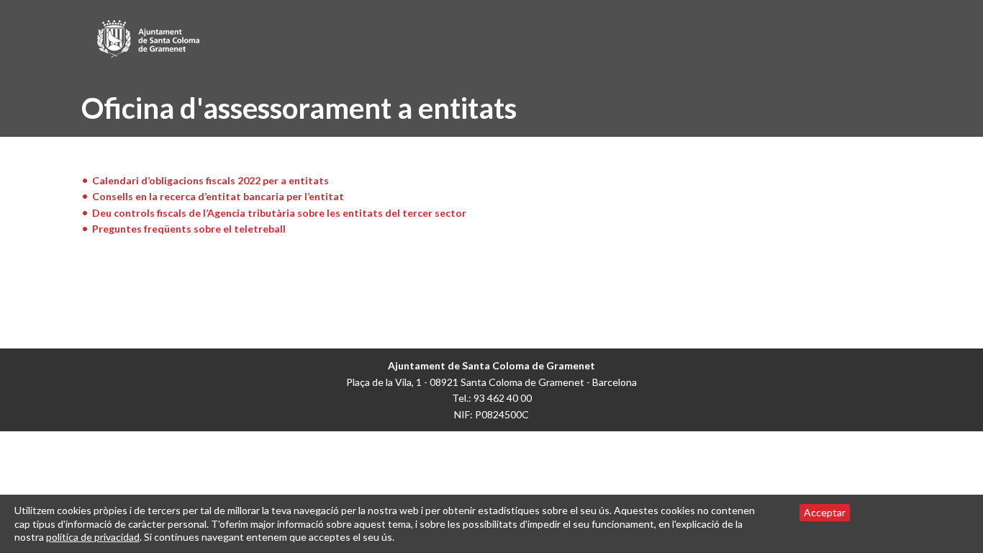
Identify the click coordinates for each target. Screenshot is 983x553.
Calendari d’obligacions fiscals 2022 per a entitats (210, 180)
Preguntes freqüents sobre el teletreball (189, 228)
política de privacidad (93, 537)
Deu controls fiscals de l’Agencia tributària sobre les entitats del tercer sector (279, 213)
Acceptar (825, 512)
